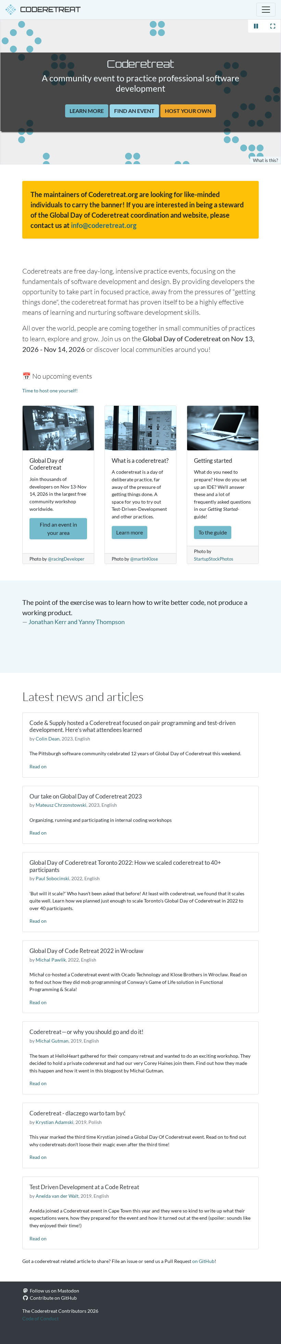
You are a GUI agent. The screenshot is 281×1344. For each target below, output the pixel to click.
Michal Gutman (52, 1041)
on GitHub (203, 1261)
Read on (38, 766)
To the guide (212, 532)
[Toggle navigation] (266, 9)
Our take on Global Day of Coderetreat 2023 (85, 796)
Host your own (188, 110)
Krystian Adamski (54, 1122)
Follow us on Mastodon (54, 1291)
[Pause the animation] (256, 26)
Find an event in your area (58, 528)
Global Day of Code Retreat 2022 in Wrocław (86, 950)
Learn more (87, 110)
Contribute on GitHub (53, 1298)
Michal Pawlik (51, 960)
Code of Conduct (40, 1318)
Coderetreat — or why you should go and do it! (86, 1031)
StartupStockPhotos (213, 559)
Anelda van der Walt (57, 1196)
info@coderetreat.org (103, 225)
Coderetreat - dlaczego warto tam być (77, 1113)
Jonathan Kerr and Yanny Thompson (76, 621)
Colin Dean (48, 739)
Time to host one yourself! (50, 390)
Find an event (134, 110)
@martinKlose (144, 559)
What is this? (265, 160)
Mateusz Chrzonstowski (61, 805)
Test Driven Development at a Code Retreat (84, 1187)
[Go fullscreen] (273, 26)
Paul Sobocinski (52, 878)
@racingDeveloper (66, 559)
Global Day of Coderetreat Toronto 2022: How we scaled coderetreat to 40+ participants (125, 866)
